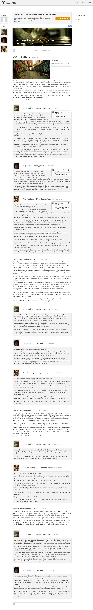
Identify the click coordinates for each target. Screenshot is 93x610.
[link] (61, 64)
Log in (76, 3)
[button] (42, 46)
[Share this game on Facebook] (69, 26)
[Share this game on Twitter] (71, 26)
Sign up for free (63, 18)
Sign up (83, 3)
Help (89, 3)
